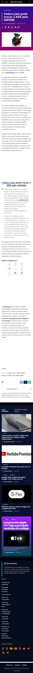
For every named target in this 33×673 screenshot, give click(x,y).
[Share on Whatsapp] (11, 27)
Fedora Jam (8, 182)
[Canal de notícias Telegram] (7, 653)
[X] (6, 648)
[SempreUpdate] (16, 2)
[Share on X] (8, 27)
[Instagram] (19, 648)
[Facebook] (30, 389)
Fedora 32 (5, 375)
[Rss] (3, 653)
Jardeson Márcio (10, 552)
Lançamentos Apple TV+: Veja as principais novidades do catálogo (16, 525)
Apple (6, 519)
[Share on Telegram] (15, 27)
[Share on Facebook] (5, 27)
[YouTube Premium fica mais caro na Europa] (16, 454)
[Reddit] (24, 648)
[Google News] (16, 648)
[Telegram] (28, 648)
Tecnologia (7, 10)
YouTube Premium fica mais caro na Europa (16, 468)
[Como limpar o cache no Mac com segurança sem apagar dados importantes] (16, 423)
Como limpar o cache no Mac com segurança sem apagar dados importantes (15, 437)
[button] (3, 2)
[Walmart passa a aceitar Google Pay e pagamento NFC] (16, 494)
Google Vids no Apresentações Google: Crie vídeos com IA (14, 478)
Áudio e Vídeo (16, 373)
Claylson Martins (11, 23)
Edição (23, 373)
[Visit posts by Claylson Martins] (4, 389)
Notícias (13, 519)
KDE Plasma (11, 72)
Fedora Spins (19, 375)
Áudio (9, 373)
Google (5, 475)
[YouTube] (11, 648)
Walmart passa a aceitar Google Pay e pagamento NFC (16, 507)
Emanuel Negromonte (9, 441)
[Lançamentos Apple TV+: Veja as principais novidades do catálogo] (16, 538)
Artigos (5, 464)
